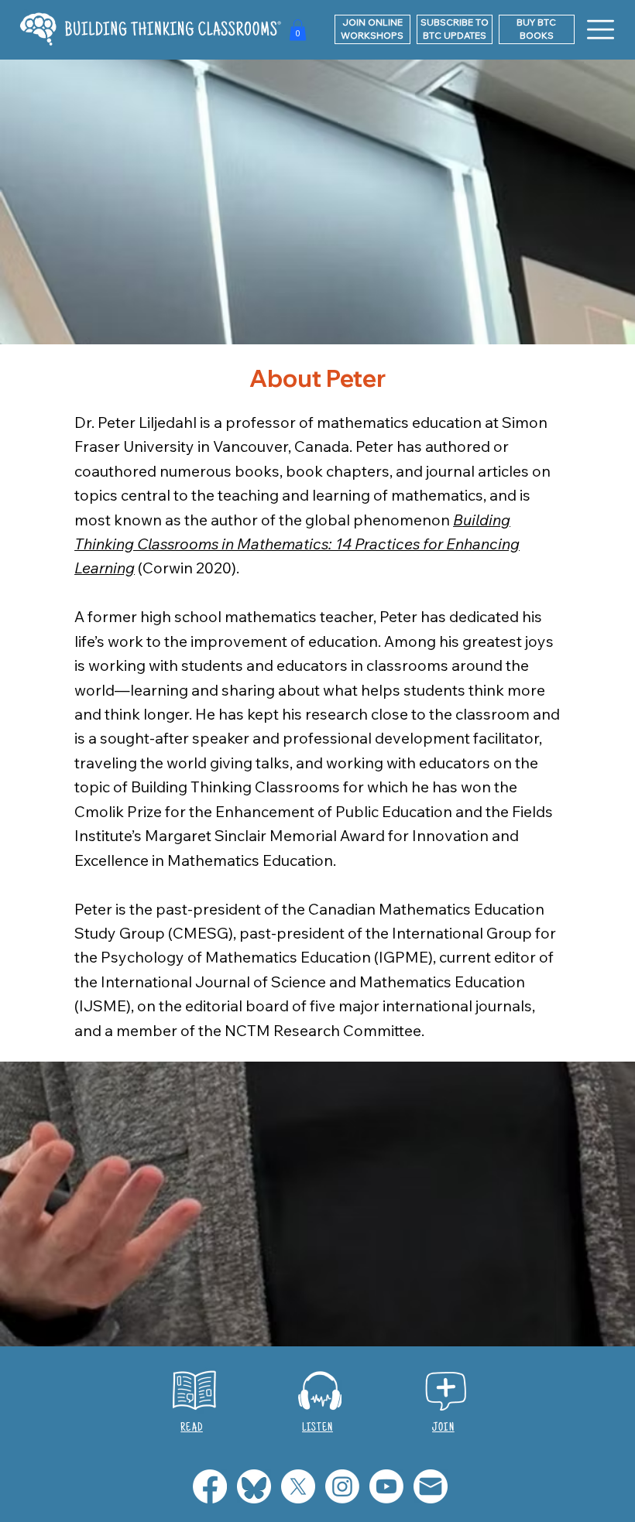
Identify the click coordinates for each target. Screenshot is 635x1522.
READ (191, 1428)
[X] (298, 1486)
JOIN (443, 1428)
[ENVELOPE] (431, 1486)
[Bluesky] (254, 1486)
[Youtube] (386, 1486)
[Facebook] (210, 1486)
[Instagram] (342, 1486)
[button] (455, 29)
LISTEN (317, 1428)
